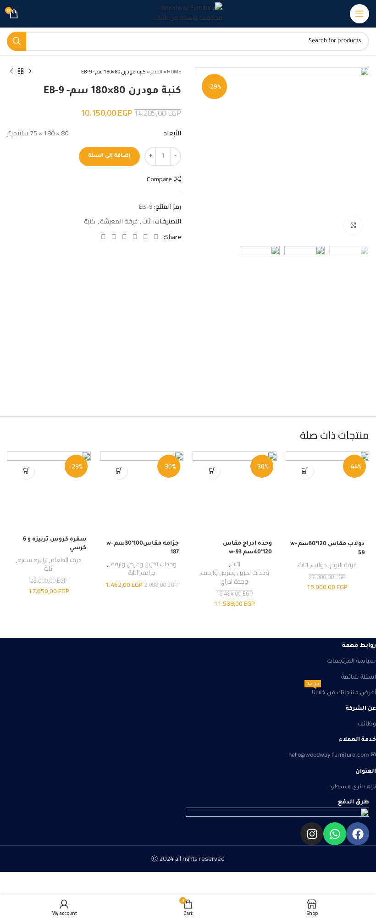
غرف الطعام (66, 560)
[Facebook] (357, 833)
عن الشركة (361, 709)
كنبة (89, 221)
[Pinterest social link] (135, 237)
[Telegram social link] (103, 237)
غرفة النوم (343, 565)
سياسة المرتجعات (351, 661)
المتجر (156, 71)
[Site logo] (188, 14)
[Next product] (11, 71)
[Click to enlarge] (353, 225)
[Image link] (188, 815)
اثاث (147, 221)
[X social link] (145, 237)
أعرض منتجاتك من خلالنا (341, 691)
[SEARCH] (16, 41)
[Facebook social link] (156, 237)
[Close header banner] (364, 883)
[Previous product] (29, 71)
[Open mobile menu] (359, 14)
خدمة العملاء (357, 740)
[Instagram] (311, 833)
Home (174, 71)
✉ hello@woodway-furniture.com (332, 756)
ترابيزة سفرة (32, 560)
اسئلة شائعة (358, 678)
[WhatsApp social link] (114, 237)
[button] (305, 471)
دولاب (319, 565)
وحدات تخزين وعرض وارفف (235, 573)
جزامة (148, 573)
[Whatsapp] (334, 833)
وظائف (367, 724)
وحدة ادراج (234, 582)
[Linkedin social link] (124, 237)
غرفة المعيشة (119, 221)
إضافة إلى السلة (109, 156)
